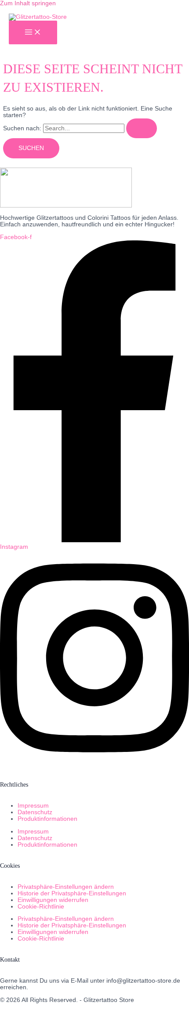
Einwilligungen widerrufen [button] (53, 900)
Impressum (33, 805)
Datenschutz (35, 812)
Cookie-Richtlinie (41, 906)
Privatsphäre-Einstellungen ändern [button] (66, 887)
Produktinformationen (47, 819)
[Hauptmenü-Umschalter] (33, 33)
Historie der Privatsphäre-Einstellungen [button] (72, 893)
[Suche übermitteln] (141, 128)
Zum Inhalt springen (28, 3)
